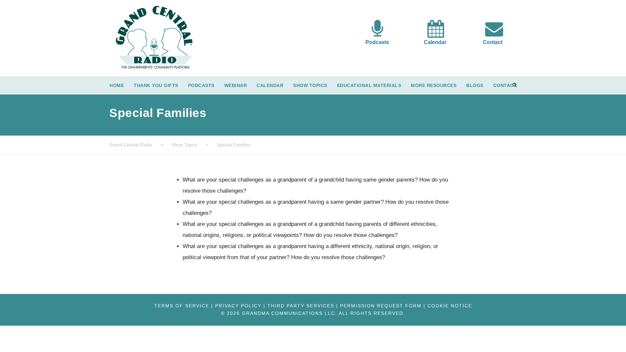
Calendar (435, 42)
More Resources (433, 85)
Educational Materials (369, 85)
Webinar (235, 85)
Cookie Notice (449, 305)
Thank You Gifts (156, 85)
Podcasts (377, 42)
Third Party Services (300, 305)
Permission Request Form (381, 305)
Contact (492, 42)
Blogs (475, 85)
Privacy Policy (238, 305)
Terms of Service (181, 305)
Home (117, 85)
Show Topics (310, 85)
